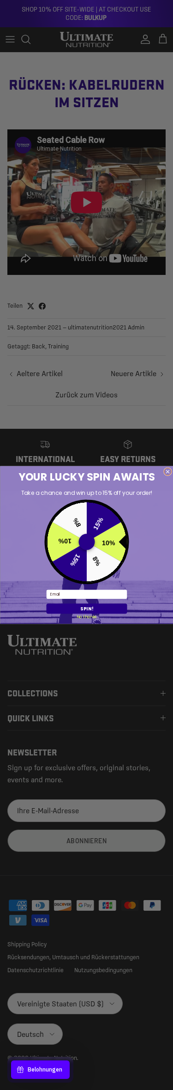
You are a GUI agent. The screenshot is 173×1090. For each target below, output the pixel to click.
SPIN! (86, 608)
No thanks (86, 616)
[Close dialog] (167, 471)
